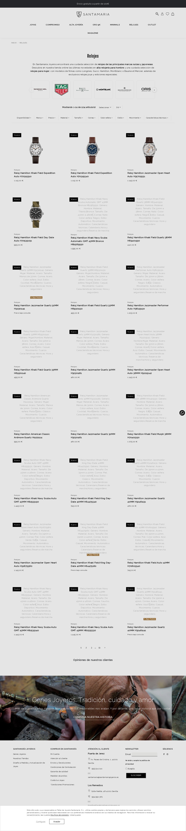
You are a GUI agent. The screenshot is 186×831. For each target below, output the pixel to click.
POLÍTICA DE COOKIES (60, 815)
